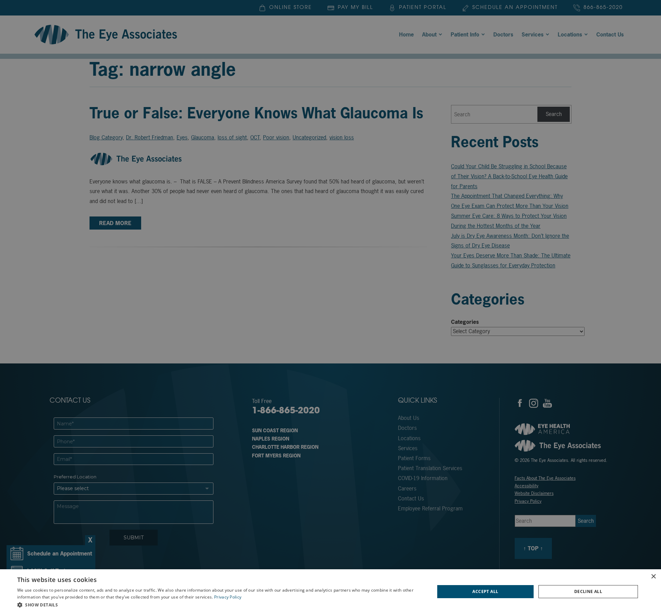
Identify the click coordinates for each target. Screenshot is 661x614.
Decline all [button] (588, 591)
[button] (219, 605)
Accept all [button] (485, 591)
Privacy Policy (227, 597)
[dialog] (330, 591)
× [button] (653, 576)
